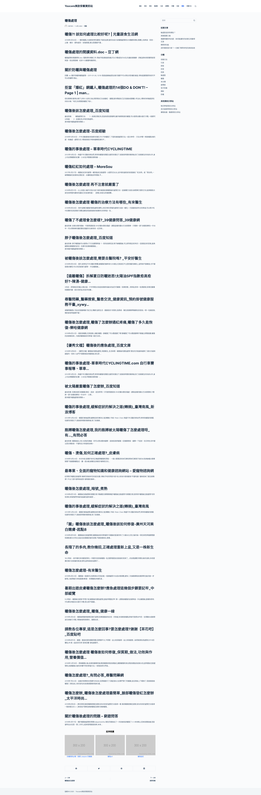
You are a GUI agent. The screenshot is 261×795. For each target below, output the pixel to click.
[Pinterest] (121, 768)
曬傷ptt (110, 756)
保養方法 (189, 6)
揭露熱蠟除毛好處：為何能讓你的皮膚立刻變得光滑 (178, 40)
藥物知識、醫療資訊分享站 (170, 112)
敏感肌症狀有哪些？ (168, 33)
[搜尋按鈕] (194, 20)
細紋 (140, 6)
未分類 (163, 82)
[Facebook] (76, 768)
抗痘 (178, 6)
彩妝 (145, 6)
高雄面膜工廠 (166, 36)
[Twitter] (98, 768)
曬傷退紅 (141, 756)
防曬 (173, 6)
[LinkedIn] (144, 768)
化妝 (161, 6)
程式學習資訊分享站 (168, 106)
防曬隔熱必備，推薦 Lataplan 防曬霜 (79, 756)
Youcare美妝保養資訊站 (79, 6)
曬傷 (183, 6)
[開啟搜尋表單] (195, 6)
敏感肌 (156, 6)
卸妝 (150, 6)
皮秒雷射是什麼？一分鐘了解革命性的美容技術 (178, 48)
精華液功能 (165, 45)
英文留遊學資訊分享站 (169, 109)
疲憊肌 (167, 6)
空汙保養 (164, 88)
